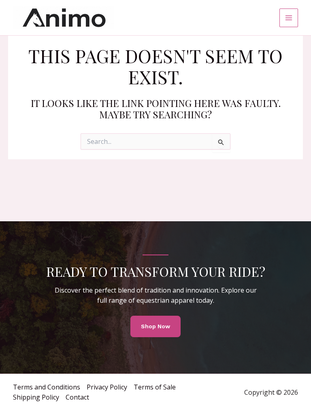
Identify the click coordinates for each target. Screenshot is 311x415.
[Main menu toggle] (288, 18)
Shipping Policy (36, 397)
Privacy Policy (107, 387)
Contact (77, 397)
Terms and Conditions (46, 387)
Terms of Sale (155, 387)
